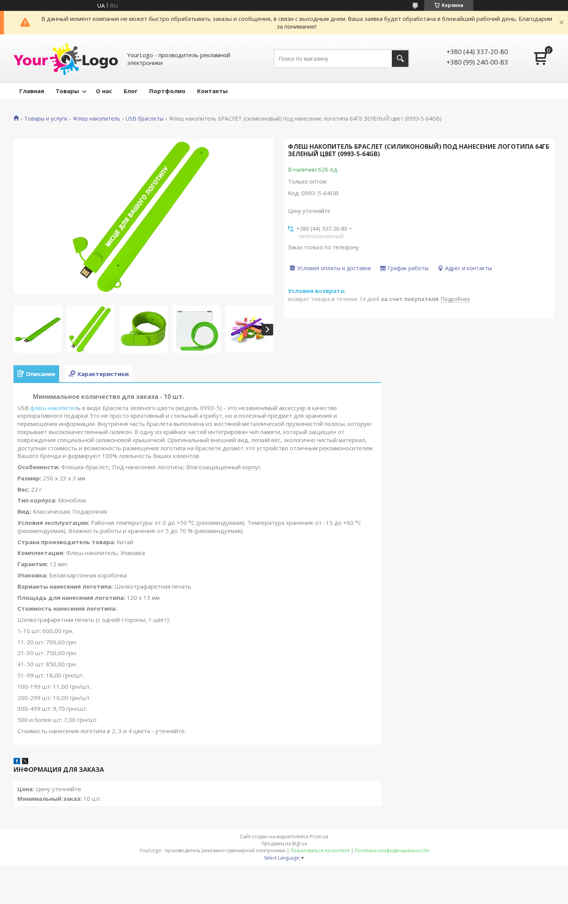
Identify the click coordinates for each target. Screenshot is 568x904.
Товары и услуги (45, 118)
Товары (67, 91)
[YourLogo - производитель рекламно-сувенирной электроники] (66, 58)
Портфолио (167, 91)
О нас (104, 91)
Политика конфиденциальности (392, 850)
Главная (31, 91)
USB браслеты (144, 118)
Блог (131, 91)
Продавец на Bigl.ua (284, 843)
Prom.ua (319, 836)
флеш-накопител (53, 408)
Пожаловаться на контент (320, 850)
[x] (25, 762)
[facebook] (17, 762)
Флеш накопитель (96, 118)
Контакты (212, 91)
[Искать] (400, 58)
